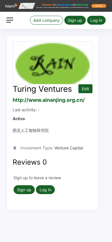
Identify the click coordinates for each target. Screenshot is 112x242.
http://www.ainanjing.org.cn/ (49, 100)
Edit (85, 88)
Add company (46, 20)
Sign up (75, 20)
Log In (96, 20)
